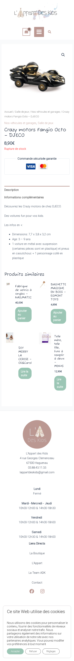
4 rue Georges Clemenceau (37, 458)
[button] (50, 32)
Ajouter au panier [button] (22, 314)
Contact (37, 582)
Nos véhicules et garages (45, 111)
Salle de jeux (22, 111)
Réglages (51, 651)
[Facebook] (31, 591)
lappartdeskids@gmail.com (37, 472)
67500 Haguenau (37, 463)
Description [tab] (11, 190)
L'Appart (37, 563)
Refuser (33, 651)
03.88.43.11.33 (37, 467)
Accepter (15, 651)
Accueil (8, 111)
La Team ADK (37, 573)
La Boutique (37, 553)
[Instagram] (42, 591)
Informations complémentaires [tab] (24, 197)
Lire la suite (24, 373)
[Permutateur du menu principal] (39, 32)
